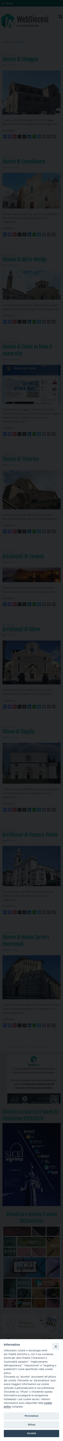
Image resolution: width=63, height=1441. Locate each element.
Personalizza (31, 1415)
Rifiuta (31, 1424)
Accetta (31, 1433)
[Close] (55, 1346)
